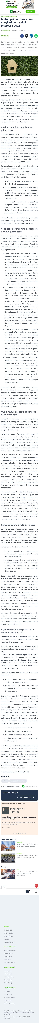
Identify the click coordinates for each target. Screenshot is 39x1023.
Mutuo (5, 781)
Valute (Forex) (8, 983)
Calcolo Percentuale (9, 962)
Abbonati (30, 11)
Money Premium (8, 933)
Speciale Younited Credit (19, 781)
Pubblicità (6, 939)
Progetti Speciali (6, 16)
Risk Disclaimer (8, 994)
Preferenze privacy (9, 1003)
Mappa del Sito (8, 930)
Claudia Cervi (6, 30)
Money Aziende (8, 936)
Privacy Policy (8, 1000)
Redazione (7, 991)
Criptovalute (7, 959)
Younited (14, 16)
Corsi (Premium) (8, 953)
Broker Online (8, 956)
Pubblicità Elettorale (9, 942)
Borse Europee (8, 974)
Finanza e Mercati (9, 967)
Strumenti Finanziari (10, 947)
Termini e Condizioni (9, 997)
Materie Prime (8, 980)
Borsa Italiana (8, 971)
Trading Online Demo (10, 950)
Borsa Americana (9, 977)
